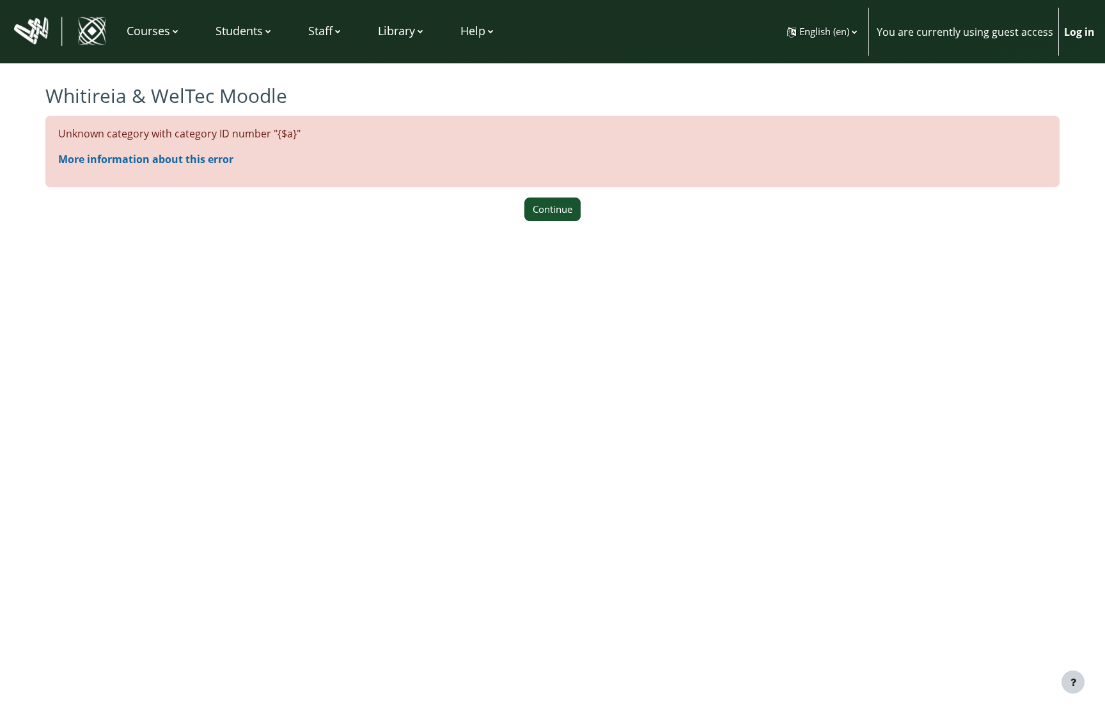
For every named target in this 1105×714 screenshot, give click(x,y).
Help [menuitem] (472, 30)
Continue (552, 209)
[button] (822, 31)
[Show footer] (1073, 682)
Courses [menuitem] (148, 30)
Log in (1079, 32)
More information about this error (145, 159)
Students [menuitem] (239, 30)
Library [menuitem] (396, 30)
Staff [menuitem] (320, 30)
